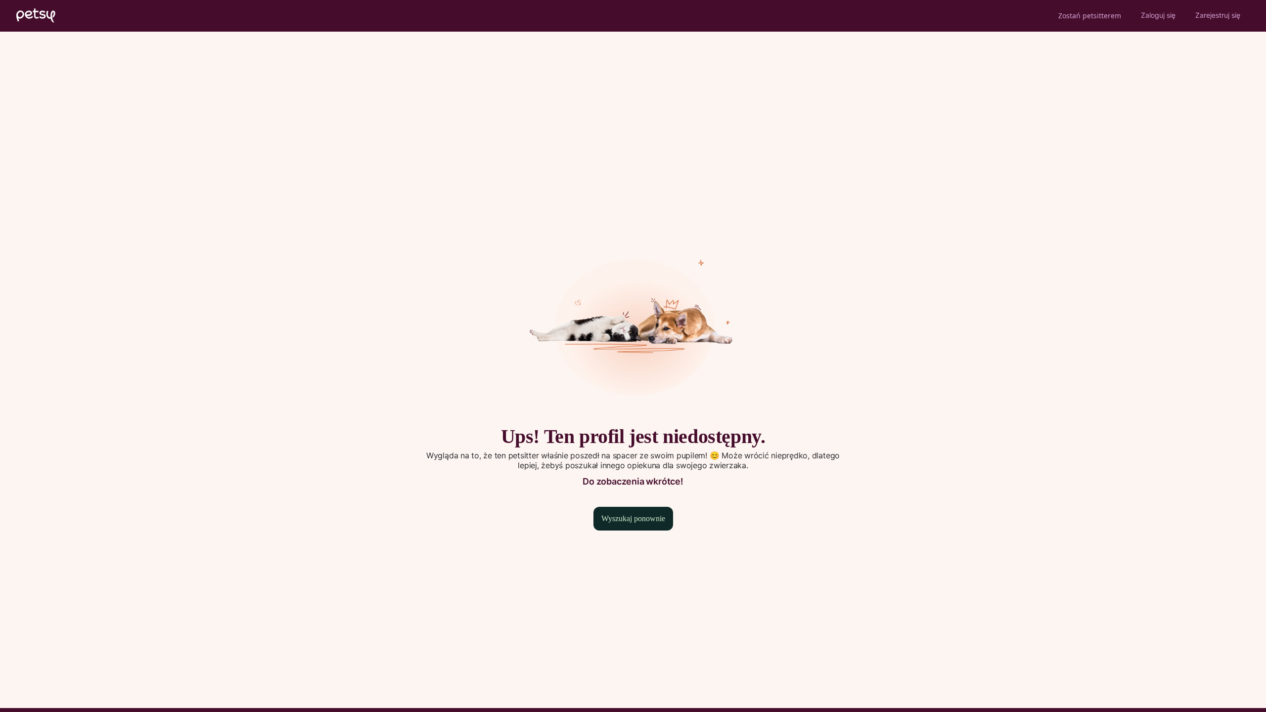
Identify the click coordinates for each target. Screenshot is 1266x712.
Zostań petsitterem (1089, 15)
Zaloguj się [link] (1158, 15)
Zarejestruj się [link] (1217, 15)
